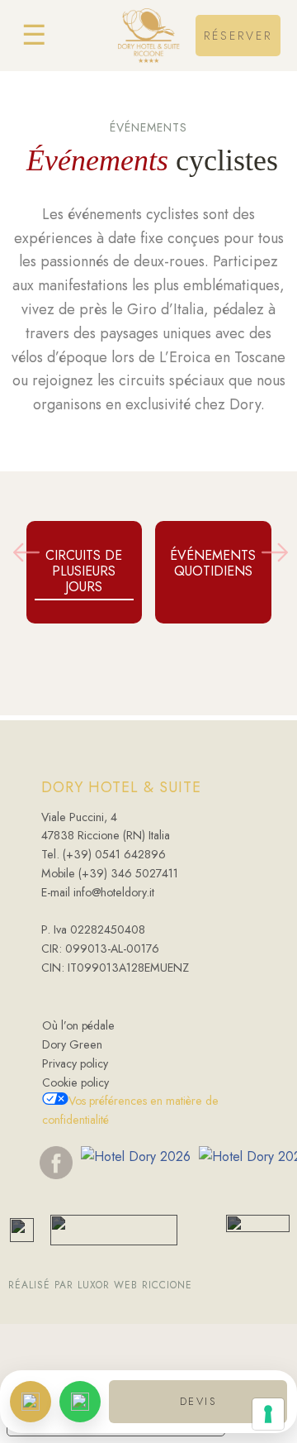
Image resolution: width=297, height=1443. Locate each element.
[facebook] (56, 1162)
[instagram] (132, 1162)
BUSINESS (238, 143)
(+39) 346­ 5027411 (128, 873)
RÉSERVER (238, 35)
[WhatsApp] (80, 1401)
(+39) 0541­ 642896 (114, 854)
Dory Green (72, 1044)
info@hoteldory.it (112, 892)
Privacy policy (75, 1063)
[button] (26, 552)
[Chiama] (30, 1401)
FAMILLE (238, 69)
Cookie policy (75, 1082)
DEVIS (198, 1401)
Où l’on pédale (78, 1025)
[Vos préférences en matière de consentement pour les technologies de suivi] (268, 1414)
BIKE (238, 106)
